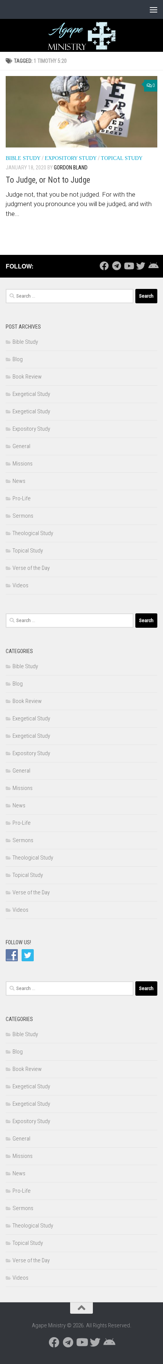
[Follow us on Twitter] (140, 265)
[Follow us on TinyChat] (152, 265)
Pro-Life (22, 498)
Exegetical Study (31, 394)
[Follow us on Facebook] (104, 265)
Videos (20, 585)
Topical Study (122, 158)
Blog (18, 359)
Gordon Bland (71, 167)
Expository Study (71, 158)
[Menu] (153, 9)
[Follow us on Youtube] (128, 265)
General (21, 446)
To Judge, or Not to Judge (48, 180)
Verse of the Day (31, 568)
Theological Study (33, 533)
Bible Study (23, 158)
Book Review (27, 376)
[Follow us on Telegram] (116, 265)
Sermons (23, 515)
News (19, 481)
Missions (23, 463)
